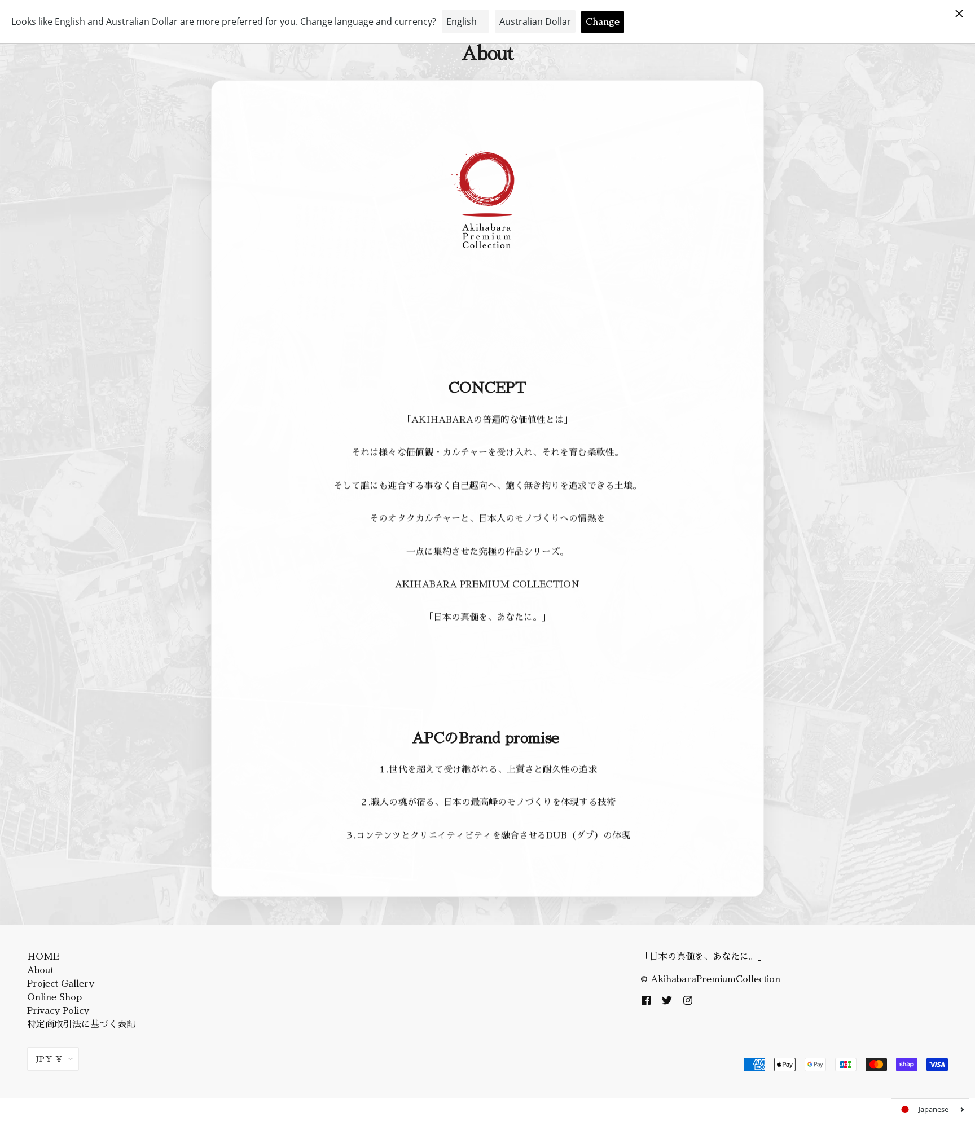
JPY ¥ (49, 1059)
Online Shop (54, 997)
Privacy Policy (58, 1010)
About (40, 970)
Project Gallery (60, 983)
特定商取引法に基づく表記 (81, 1024)
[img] (646, 999)
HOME (43, 956)
